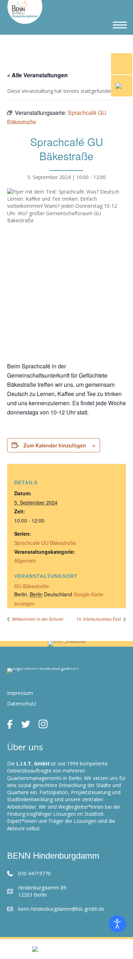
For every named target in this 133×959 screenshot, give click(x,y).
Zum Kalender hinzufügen (54, 445)
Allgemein (25, 560)
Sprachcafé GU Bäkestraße (45, 542)
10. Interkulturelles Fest (99, 619)
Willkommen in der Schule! (37, 619)
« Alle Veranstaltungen (37, 75)
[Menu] (120, 25)
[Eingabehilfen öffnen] (117, 923)
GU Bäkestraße (31, 586)
